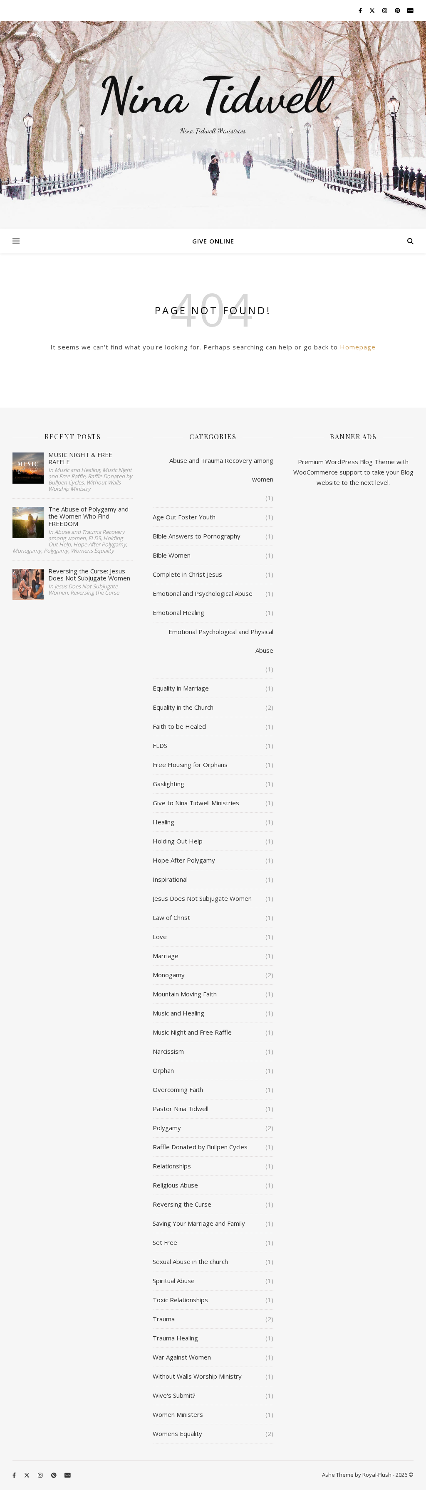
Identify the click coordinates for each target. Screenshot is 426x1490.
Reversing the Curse (182, 1204)
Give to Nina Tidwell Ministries (196, 803)
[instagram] (385, 10)
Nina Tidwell (213, 95)
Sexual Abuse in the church (190, 1261)
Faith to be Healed (179, 726)
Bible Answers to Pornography (196, 536)
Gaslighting (168, 783)
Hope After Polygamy (184, 860)
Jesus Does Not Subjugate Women (202, 898)
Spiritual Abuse (174, 1280)
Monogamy (169, 975)
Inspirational (170, 879)
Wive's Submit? (174, 1395)
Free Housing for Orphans (190, 764)
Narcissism (168, 1051)
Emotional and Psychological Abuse (203, 593)
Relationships (172, 1166)
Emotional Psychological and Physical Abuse (220, 640)
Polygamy (167, 1128)
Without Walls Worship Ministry (197, 1376)
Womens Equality (177, 1433)
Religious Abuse (175, 1185)
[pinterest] (398, 10)
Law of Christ (171, 917)
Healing (163, 822)
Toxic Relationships (180, 1300)
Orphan (163, 1070)
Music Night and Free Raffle (192, 1032)
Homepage (358, 347)
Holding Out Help (178, 841)
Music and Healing (178, 1013)
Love (160, 936)
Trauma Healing (175, 1338)
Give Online (213, 241)
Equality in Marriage (181, 688)
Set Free (165, 1242)
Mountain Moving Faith (185, 994)
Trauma (164, 1319)
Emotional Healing (178, 612)
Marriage (165, 956)
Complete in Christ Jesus (187, 574)
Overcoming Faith (178, 1089)
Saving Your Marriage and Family (199, 1223)
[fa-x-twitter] (372, 10)
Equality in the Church (183, 707)
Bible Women (172, 555)
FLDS (160, 745)
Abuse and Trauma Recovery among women (221, 469)
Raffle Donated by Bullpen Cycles (200, 1147)
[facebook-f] (361, 10)
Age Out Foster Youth (184, 517)
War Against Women (182, 1357)
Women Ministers (178, 1414)
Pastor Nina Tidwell (180, 1108)
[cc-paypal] (410, 10)
